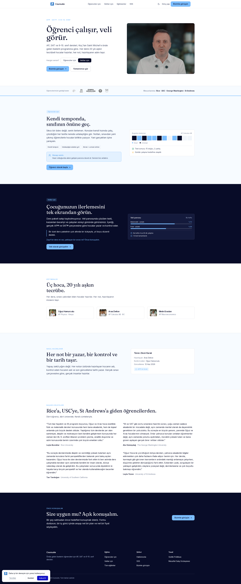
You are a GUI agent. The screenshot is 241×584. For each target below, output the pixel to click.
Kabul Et (42, 578)
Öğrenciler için (94, 4)
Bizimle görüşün (180, 4)
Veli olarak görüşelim (58, 247)
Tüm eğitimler (109, 565)
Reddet (31, 578)
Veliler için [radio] (84, 60)
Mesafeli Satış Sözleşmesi (179, 561)
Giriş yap (166, 4)
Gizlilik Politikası (175, 557)
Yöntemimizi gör (80, 69)
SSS (131, 4)
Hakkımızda (141, 557)
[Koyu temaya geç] (158, 4)
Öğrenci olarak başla (58, 167)
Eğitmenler (121, 4)
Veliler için (108, 4)
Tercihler (12, 578)
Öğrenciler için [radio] (69, 60)
